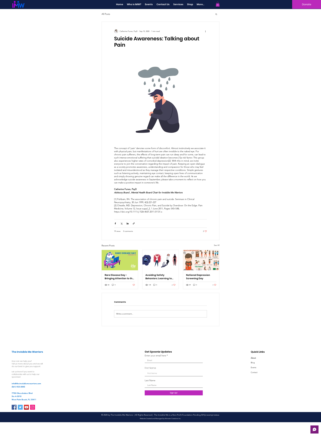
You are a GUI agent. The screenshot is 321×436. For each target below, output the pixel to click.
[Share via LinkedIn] (127, 223)
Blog (253, 362)
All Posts (106, 14)
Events (253, 367)
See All (216, 245)
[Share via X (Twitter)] (121, 223)
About (253, 357)
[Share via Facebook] (115, 223)
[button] (218, 4)
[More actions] (205, 31)
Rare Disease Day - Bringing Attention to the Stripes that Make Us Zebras (119, 276)
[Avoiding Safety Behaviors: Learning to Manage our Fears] (160, 260)
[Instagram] (32, 407)
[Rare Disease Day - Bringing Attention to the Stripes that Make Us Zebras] (120, 260)
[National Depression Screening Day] (201, 260)
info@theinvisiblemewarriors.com (26, 383)
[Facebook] (14, 407)
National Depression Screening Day (198, 276)
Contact (254, 372)
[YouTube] (26, 407)
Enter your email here (155, 355)
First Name (150, 368)
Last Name (150, 380)
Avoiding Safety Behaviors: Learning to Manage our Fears (158, 276)
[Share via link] (134, 223)
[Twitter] (20, 407)
